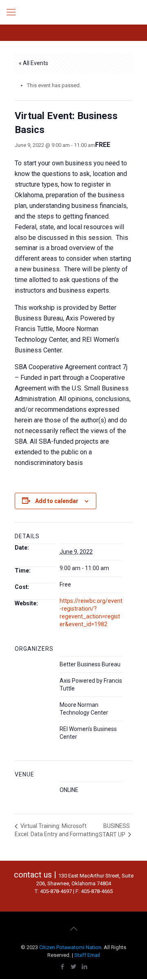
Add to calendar (56, 501)
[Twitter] (73, 966)
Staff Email (87, 955)
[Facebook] (62, 966)
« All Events (33, 63)
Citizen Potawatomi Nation (70, 947)
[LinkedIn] (84, 966)
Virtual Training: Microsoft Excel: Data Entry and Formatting (56, 830)
